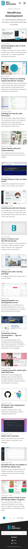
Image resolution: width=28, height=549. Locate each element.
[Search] (20, 3)
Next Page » (20, 518)
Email (15, 540)
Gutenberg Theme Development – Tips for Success (11, 335)
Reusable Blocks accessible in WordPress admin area (14, 466)
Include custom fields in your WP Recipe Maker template (13, 499)
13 (15, 518)
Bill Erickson (8, 3)
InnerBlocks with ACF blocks (13, 208)
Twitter (15, 543)
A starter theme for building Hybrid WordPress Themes (13, 80)
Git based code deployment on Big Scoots (13, 406)
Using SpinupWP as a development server (10, 301)
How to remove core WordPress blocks (10, 240)
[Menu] (24, 3)
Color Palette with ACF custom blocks (11, 149)
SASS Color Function (10, 436)
